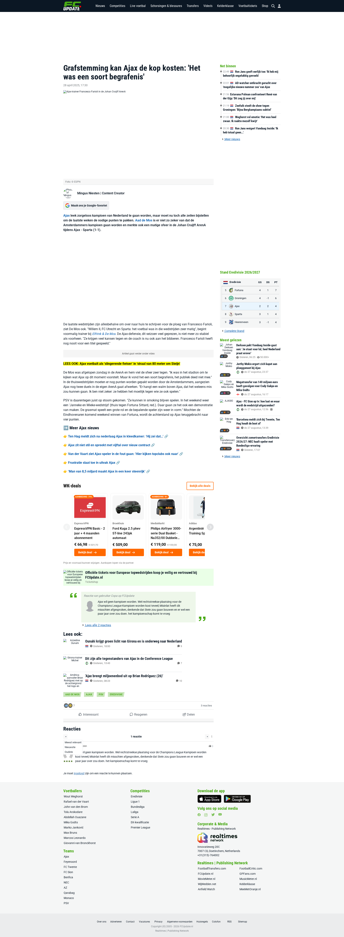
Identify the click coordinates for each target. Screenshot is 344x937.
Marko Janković (73, 827)
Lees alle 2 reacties (97, 625)
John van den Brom (76, 806)
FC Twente (70, 867)
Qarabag (69, 892)
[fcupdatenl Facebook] (199, 815)
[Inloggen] (278, 6)
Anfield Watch (206, 889)
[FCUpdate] (72, 6)
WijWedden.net (207, 884)
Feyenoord (70, 861)
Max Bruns (70, 832)
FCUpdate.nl (205, 873)
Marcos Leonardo (75, 837)
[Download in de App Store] (209, 799)
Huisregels (202, 921)
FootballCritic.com (250, 868)
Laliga (134, 812)
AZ (65, 887)
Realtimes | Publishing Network (172, 930)
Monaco (69, 898)
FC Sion (68, 872)
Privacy (158, 921)
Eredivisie (116, 694)
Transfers (193, 6)
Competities (117, 6)
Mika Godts (71, 822)
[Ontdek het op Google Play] (237, 799)
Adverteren (116, 921)
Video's (207, 6)
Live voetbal (138, 6)
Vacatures (144, 921)
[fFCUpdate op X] (213, 815)
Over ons (101, 921)
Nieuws (100, 6)
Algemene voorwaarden (180, 921)
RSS (229, 921)
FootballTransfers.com (212, 868)
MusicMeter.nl (248, 878)
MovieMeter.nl (206, 878)
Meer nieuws (232, 139)
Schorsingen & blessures (166, 6)
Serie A (135, 817)
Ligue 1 (135, 801)
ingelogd (79, 773)
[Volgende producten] (210, 527)
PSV (101, 694)
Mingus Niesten (88, 193)
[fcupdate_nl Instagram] (206, 815)
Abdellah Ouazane (75, 817)
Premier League (140, 827)
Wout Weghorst (73, 796)
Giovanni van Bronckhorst (80, 843)
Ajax (66, 215)
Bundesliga (138, 806)
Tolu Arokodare (73, 812)
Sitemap (242, 921)
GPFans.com (247, 873)
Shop (265, 6)
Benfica (68, 877)
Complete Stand (234, 331)
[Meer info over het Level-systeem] (212, 736)
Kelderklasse (225, 6)
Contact (130, 921)
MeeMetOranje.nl (250, 889)
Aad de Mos (143, 220)
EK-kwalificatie (140, 822)
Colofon (216, 921)
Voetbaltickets (247, 6)
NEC (66, 882)
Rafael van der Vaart (76, 801)
